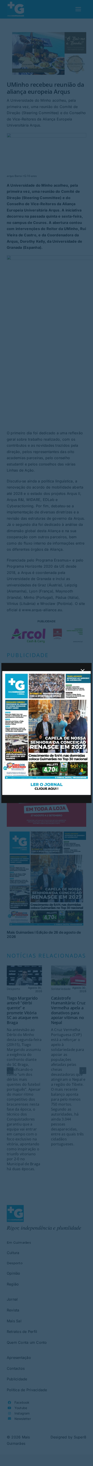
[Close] (82, 670)
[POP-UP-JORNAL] (46, 673)
